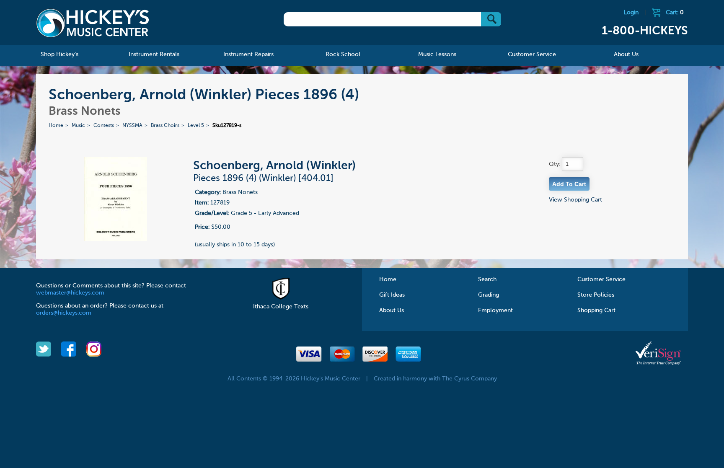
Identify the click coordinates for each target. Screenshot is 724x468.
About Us (391, 310)
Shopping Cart (596, 310)
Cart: (675, 13)
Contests (103, 125)
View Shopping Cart (575, 200)
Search (487, 279)
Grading (488, 295)
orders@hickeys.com (63, 313)
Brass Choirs (165, 125)
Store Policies (595, 295)
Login (631, 13)
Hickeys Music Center (92, 23)
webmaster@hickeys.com (70, 293)
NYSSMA (132, 125)
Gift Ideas (392, 295)
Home (56, 125)
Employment (495, 310)
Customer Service (601, 279)
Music (78, 125)
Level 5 (196, 125)
